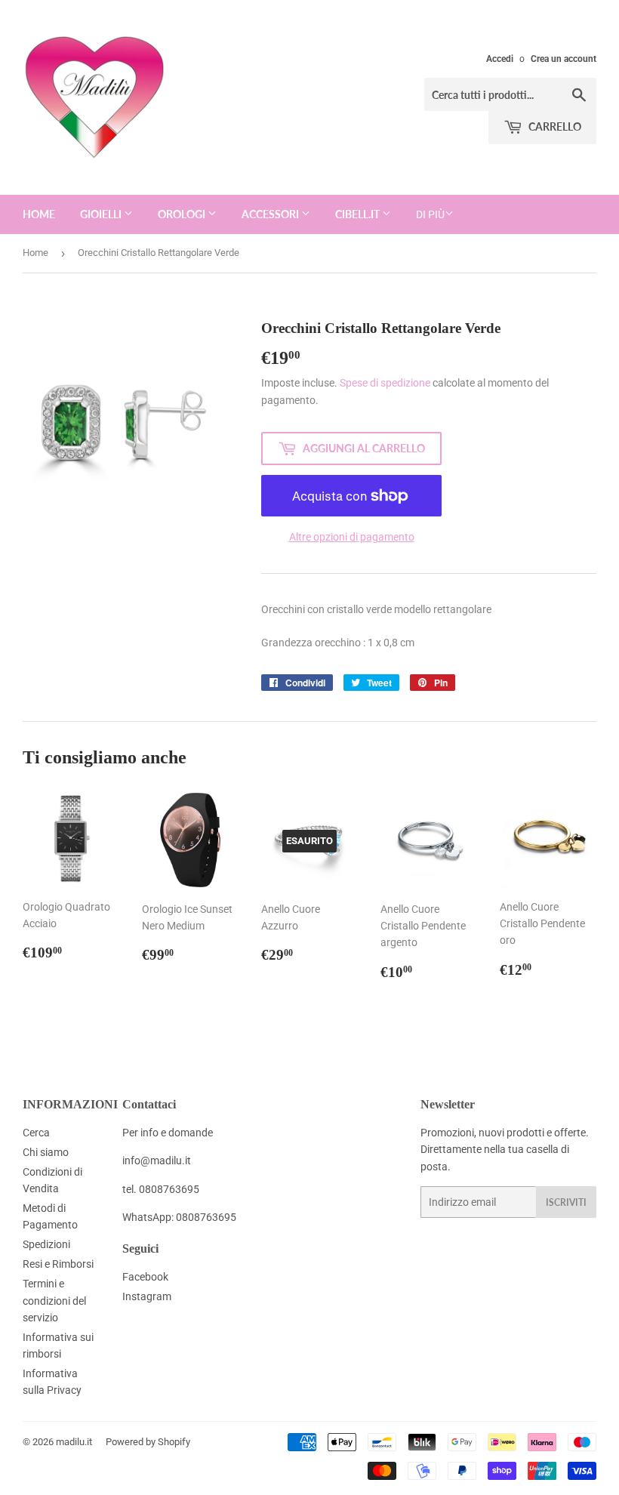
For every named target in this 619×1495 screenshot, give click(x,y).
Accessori (271, 214)
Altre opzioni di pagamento (351, 537)
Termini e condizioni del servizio (54, 1301)
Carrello (553, 126)
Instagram (146, 1296)
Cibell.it (358, 214)
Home (39, 214)
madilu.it (74, 1441)
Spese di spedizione (385, 383)
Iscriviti (566, 1202)
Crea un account (563, 59)
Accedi (499, 59)
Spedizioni (46, 1244)
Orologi (183, 214)
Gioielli (102, 214)
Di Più (430, 214)
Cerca (36, 1133)
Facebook (145, 1277)
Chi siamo (46, 1152)
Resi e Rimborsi (58, 1264)
